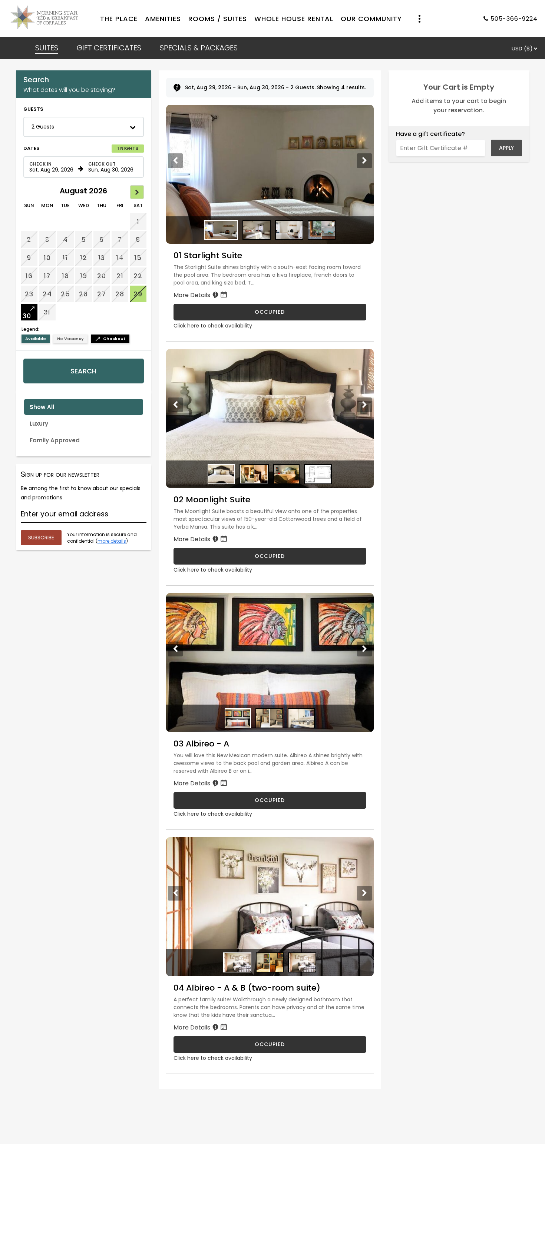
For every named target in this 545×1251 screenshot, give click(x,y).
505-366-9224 (514, 18)
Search (83, 371)
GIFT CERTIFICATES (109, 48)
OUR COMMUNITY (371, 18)
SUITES (46, 48)
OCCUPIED (270, 312)
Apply (506, 148)
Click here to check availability (213, 325)
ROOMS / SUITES (217, 18)
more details (112, 541)
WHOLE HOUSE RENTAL (293, 18)
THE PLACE (119, 18)
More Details (193, 295)
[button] (83, 127)
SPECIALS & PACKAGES (199, 48)
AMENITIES (163, 18)
